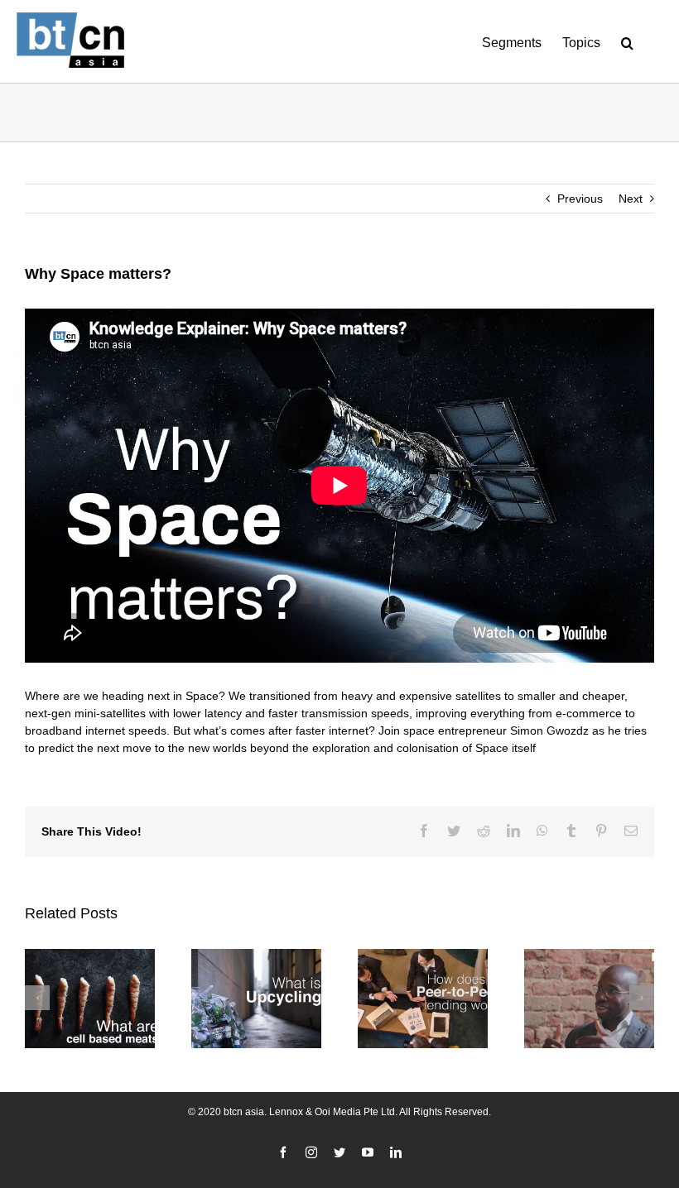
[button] (627, 41)
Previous (580, 198)
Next (631, 198)
